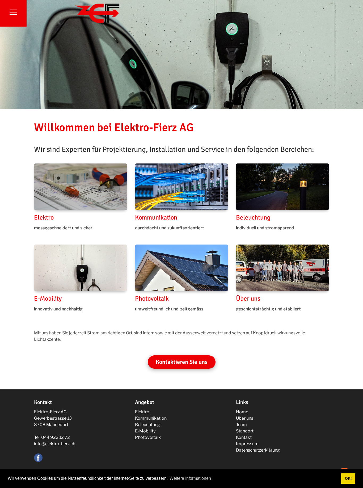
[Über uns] (282, 268)
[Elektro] (80, 186)
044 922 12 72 (55, 437)
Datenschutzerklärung (258, 450)
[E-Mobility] (80, 268)
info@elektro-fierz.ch (54, 443)
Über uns (248, 298)
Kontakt (244, 437)
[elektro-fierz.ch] (97, 13)
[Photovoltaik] (181, 268)
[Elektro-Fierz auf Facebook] (38, 457)
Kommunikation (156, 217)
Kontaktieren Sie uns (182, 361)
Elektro (44, 217)
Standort (245, 431)
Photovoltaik (152, 298)
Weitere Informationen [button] (190, 478)
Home (242, 411)
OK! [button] (348, 478)
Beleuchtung (253, 217)
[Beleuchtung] (282, 186)
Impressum (247, 443)
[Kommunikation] (181, 186)
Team (241, 424)
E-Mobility (48, 298)
